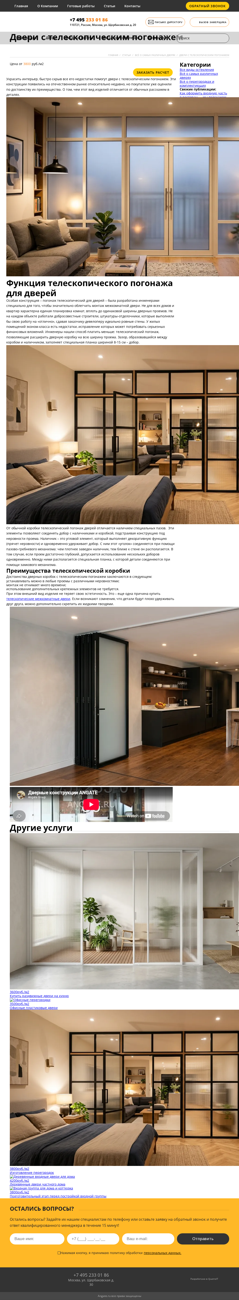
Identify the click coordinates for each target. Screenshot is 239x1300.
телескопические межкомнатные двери (38, 598)
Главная (21, 6)
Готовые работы (81, 6)
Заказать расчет (153, 72)
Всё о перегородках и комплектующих (197, 83)
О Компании (47, 6)
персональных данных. (162, 1253)
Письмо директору (169, 22)
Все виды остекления (197, 69)
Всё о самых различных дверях (199, 75)
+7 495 (89, 20)
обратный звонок (207, 6)
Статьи (109, 6)
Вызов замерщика (213, 22)
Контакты (132, 6)
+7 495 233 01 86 (91, 1275)
